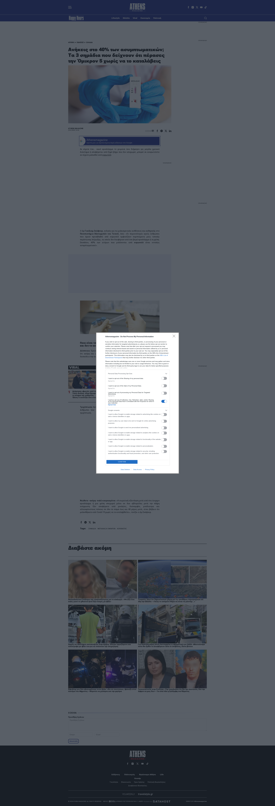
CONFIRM (122, 462)
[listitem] (137, 373)
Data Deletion (125, 469)
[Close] (175, 337)
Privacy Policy (149, 469)
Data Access (137, 469)
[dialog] (137, 403)
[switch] (164, 378)
